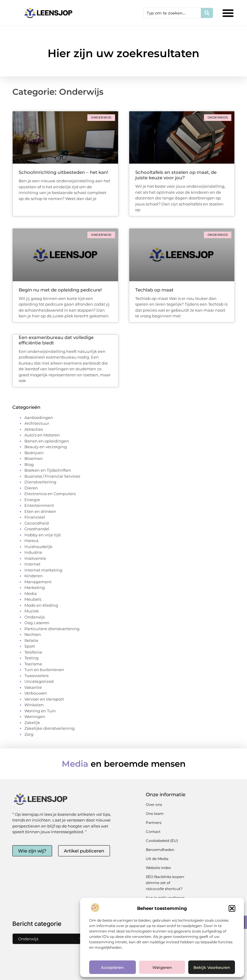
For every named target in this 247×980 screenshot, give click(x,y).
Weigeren (162, 967)
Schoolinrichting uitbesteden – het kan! (63, 172)
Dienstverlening (40, 481)
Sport (29, 646)
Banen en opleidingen (46, 441)
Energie (32, 499)
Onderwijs (34, 617)
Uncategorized (39, 681)
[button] (232, 908)
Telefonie (33, 652)
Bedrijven (34, 452)
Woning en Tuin (40, 710)
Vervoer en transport (44, 699)
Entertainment (39, 505)
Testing (31, 657)
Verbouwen (35, 693)
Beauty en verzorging (45, 446)
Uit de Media (157, 858)
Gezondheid (36, 523)
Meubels (32, 599)
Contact (153, 831)
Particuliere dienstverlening (52, 628)
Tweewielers (36, 675)
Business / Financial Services (52, 476)
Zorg (28, 734)
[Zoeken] (207, 13)
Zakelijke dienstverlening (49, 728)
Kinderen (33, 575)
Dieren (31, 487)
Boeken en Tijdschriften (47, 470)
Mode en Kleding (41, 605)
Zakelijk (32, 722)
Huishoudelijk (38, 546)
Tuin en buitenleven (44, 669)
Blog (29, 464)
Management (38, 581)
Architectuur (36, 423)
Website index (158, 867)
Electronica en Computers (50, 493)
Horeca (31, 540)
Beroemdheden (160, 849)
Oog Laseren (36, 622)
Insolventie (35, 558)
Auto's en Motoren (42, 435)
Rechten (32, 634)
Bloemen (33, 458)
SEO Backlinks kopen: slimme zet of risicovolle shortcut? (165, 882)
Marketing (34, 587)
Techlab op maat (154, 290)
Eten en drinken (40, 511)
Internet (32, 564)
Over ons (154, 804)
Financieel (34, 517)
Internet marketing (43, 570)
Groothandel (36, 528)
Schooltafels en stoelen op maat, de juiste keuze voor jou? (176, 174)
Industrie (33, 552)
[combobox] (172, 13)
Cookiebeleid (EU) (162, 840)
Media (30, 593)
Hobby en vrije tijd (42, 534)
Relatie (31, 640)
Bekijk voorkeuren (211, 967)
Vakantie (33, 687)
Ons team (155, 813)
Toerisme (33, 663)
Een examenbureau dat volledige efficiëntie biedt (56, 340)
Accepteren (112, 967)
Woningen (34, 716)
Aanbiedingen (38, 417)
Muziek (31, 611)
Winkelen (34, 704)
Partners (153, 822)
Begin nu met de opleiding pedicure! (60, 290)
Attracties (33, 429)
